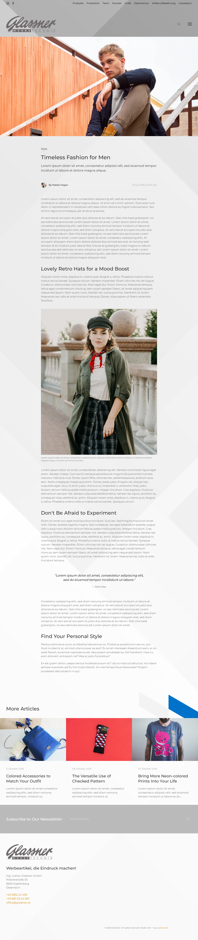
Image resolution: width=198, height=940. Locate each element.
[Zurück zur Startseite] (31, 24)
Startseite (64, 3)
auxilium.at (162, 927)
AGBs (128, 3)
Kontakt (117, 3)
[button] (178, 24)
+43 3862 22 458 (16, 894)
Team (106, 3)
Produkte (78, 3)
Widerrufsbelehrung (163, 3)
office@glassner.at (18, 902)
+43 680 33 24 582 (18, 898)
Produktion (93, 3)
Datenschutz (141, 3)
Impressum (185, 3)
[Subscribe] (188, 819)
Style (44, 148)
